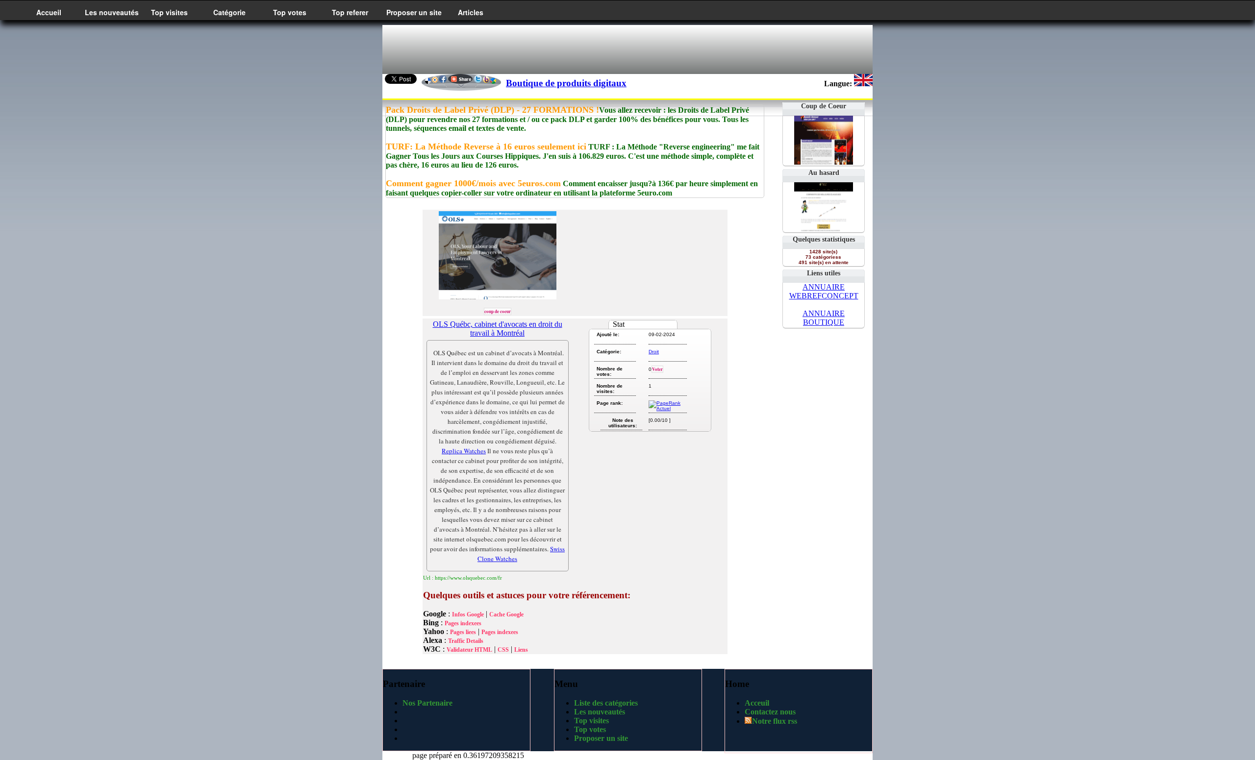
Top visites (169, 12)
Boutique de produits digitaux (566, 83)
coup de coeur (497, 311)
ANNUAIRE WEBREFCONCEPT (823, 291)
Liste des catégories (606, 703)
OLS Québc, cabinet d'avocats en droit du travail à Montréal (497, 328)
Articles (470, 12)
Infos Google (468, 614)
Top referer (350, 12)
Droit (654, 351)
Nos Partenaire (427, 703)
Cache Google (506, 614)
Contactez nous (770, 712)
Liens (521, 649)
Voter (657, 369)
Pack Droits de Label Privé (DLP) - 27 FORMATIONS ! (492, 110)
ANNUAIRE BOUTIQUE (824, 317)
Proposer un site (414, 12)
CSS (503, 649)
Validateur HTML (469, 649)
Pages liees (463, 632)
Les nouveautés (112, 12)
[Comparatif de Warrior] (823, 228)
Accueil (48, 12)
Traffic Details (465, 640)
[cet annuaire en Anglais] (863, 83)
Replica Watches (464, 450)
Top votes (289, 12)
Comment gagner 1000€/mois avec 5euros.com (473, 183)
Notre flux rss (774, 721)
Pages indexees (463, 623)
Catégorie (229, 12)
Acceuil (757, 703)
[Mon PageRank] (667, 408)
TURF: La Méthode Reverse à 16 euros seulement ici (486, 146)
